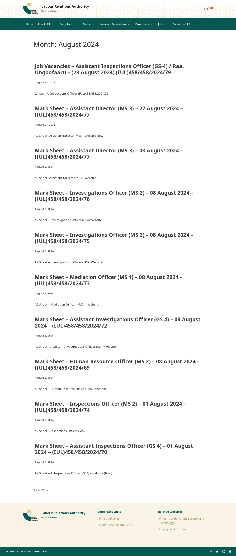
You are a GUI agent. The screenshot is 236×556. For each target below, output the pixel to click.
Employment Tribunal (173, 529)
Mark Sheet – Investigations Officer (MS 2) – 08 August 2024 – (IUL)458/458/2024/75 (114, 238)
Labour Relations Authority (65, 6)
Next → (43, 490)
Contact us (179, 24)
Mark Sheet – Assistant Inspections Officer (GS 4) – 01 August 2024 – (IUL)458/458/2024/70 (114, 449)
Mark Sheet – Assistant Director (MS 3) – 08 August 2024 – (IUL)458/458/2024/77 (109, 153)
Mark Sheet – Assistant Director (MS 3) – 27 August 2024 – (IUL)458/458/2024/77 (109, 111)
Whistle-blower (109, 518)
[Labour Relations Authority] (30, 9)
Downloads (142, 24)
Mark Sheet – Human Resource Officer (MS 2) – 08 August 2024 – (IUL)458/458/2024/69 (117, 364)
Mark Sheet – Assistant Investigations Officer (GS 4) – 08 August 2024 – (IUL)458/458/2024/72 (118, 322)
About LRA (44, 24)
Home (30, 24)
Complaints (67, 24)
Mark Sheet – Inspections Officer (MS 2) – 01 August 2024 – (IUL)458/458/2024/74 (110, 406)
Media (87, 24)
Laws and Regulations (113, 24)
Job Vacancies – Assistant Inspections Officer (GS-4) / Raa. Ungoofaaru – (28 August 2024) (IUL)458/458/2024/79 (109, 69)
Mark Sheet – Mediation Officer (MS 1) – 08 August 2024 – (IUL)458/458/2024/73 (108, 280)
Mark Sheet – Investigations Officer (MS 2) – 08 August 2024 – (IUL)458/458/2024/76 (114, 195)
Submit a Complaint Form (115, 525)
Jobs (160, 24)
